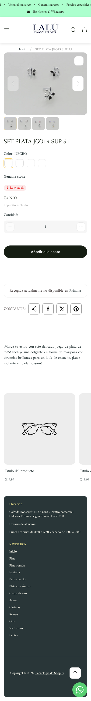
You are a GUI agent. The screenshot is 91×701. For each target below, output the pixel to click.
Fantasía (14, 572)
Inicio (22, 50)
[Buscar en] (73, 30)
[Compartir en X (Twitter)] (62, 308)
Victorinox (16, 628)
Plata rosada (17, 566)
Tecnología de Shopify (49, 673)
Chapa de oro (18, 593)
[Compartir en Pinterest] (76, 308)
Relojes (13, 614)
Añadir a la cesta (45, 251)
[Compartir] (34, 308)
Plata (12, 559)
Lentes (13, 635)
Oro (11, 621)
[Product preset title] (39, 429)
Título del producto (19, 471)
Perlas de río (17, 579)
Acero (13, 600)
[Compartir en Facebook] (48, 308)
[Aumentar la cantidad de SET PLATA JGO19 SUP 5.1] (81, 226)
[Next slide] (78, 83)
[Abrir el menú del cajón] (6, 29)
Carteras (14, 607)
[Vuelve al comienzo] (75, 673)
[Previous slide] (13, 83)
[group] (10, 123)
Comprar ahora (45, 268)
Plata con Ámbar (20, 586)
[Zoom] (79, 61)
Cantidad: (11, 215)
